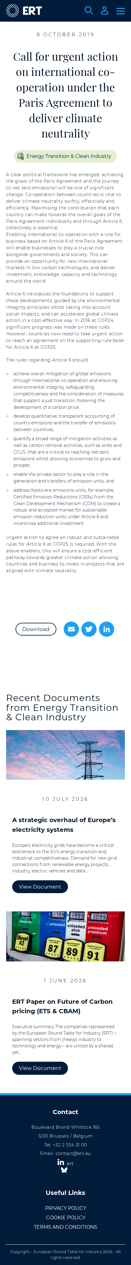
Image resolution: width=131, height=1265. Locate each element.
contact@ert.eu (73, 1153)
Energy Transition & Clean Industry (69, 156)
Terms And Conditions (65, 1227)
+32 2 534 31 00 (70, 1145)
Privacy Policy (65, 1208)
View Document (40, 887)
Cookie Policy (65, 1217)
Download (36, 629)
